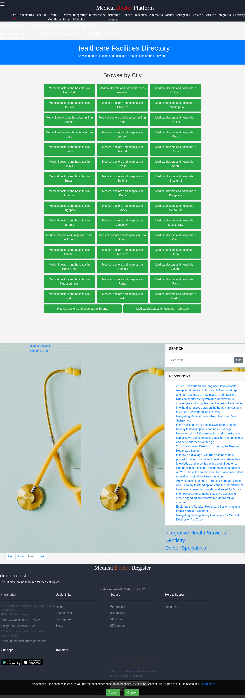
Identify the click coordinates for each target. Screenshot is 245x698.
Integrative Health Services (195, 533)
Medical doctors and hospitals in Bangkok (122, 266)
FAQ (34, 626)
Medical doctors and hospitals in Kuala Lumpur (69, 281)
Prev (21, 556)
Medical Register (122, 567)
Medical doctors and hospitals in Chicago (175, 90)
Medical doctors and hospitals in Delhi (122, 193)
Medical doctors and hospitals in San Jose (69, 134)
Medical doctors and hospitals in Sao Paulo (122, 237)
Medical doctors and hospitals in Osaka (122, 163)
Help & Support (175, 594)
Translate (62, 650)
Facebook (118, 607)
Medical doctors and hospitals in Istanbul (69, 252)
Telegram (119, 625)
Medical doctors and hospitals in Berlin (69, 149)
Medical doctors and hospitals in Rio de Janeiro (69, 237)
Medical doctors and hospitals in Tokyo (69, 163)
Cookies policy (19, 626)
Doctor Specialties (185, 548)
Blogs (59, 625)
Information (8, 594)
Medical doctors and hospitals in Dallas (175, 119)
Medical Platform (125, 7)
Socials (115, 594)
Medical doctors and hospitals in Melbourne (175, 208)
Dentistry (175, 540)
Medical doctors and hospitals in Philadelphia (175, 105)
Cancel (131, 692)
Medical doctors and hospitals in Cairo (175, 237)
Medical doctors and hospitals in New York (69, 90)
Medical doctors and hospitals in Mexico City (175, 222)
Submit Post (64, 613)
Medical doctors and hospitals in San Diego (122, 119)
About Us (171, 607)
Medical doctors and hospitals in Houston (69, 105)
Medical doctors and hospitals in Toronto (69, 222)
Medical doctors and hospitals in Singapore (69, 208)
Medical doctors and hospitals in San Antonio (69, 119)
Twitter (117, 619)
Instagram (119, 613)
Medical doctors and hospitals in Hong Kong (69, 266)
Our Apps (7, 650)
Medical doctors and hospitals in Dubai (175, 252)
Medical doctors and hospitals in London (122, 134)
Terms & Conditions (14, 619)
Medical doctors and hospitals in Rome (175, 149)
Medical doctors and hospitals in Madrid (122, 149)
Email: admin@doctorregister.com (23, 641)
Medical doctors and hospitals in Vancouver (122, 222)
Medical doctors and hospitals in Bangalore (175, 193)
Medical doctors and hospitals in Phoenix (122, 105)
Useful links (63, 594)
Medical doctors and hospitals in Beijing (122, 178)
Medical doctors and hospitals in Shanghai (175, 178)
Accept (113, 692)
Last (41, 556)
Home (59, 607)
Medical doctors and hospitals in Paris (175, 134)
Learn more (208, 683)
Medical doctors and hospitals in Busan (69, 178)
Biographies (63, 619)
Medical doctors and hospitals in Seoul (175, 163)
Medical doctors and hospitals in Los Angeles (122, 90)
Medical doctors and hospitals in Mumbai (69, 193)
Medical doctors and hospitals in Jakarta (175, 266)
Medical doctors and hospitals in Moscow (122, 252)
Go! (238, 359)
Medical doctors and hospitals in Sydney (122, 208)
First (10, 556)
